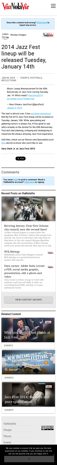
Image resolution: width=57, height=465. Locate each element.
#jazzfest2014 (35, 95)
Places (7, 436)
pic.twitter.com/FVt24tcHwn (20, 98)
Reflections (8, 80)
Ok (29, 459)
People (7, 430)
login (15, 179)
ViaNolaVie (9, 423)
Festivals (36, 78)
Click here (42, 22)
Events (24, 78)
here (3, 143)
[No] (53, 454)
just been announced (41, 113)
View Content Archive (28, 299)
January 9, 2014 (14, 108)
